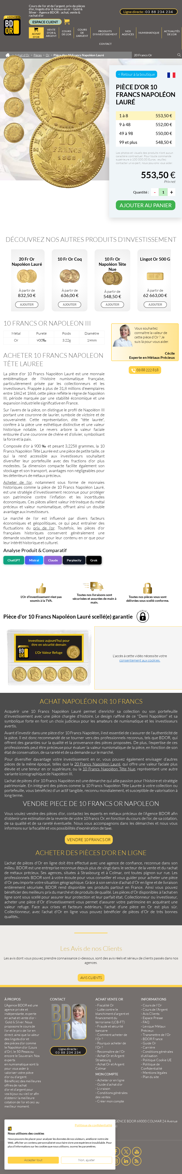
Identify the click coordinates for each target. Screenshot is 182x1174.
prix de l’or (43, 527)
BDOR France (153, 1039)
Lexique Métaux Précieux (153, 1028)
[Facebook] (115, 1151)
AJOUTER (27, 304)
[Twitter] (126, 1151)
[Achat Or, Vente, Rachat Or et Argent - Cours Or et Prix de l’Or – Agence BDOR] (12, 34)
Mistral (34, 560)
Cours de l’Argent (155, 1009)
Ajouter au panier (146, 205)
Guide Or (149, 1043)
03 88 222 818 (147, 370)
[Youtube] (136, 1151)
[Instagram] (115, 1161)
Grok (93, 560)
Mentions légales (155, 1072)
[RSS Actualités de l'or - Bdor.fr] (136, 1161)
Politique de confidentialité (93, 1125)
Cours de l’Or (152, 1005)
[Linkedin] (126, 1161)
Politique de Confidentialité (151, 1066)
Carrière (149, 1047)
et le (20, 1030)
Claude (53, 560)
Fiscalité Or (105, 1005)
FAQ (146, 1022)
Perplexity (74, 560)
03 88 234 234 (159, 12)
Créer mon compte (110, 1101)
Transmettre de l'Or (157, 1035)
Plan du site (151, 1077)
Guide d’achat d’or (110, 1084)
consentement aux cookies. (139, 660)
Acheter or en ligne (111, 1080)
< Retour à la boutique (136, 74)
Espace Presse (153, 1018)
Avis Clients (91, 977)
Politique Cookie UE (157, 1060)
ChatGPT (14, 560)
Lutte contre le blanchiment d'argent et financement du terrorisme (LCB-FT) (112, 1015)
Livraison (103, 1088)
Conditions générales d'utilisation (157, 1053)
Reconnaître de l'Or (111, 1051)
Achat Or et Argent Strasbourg (109, 1058)
